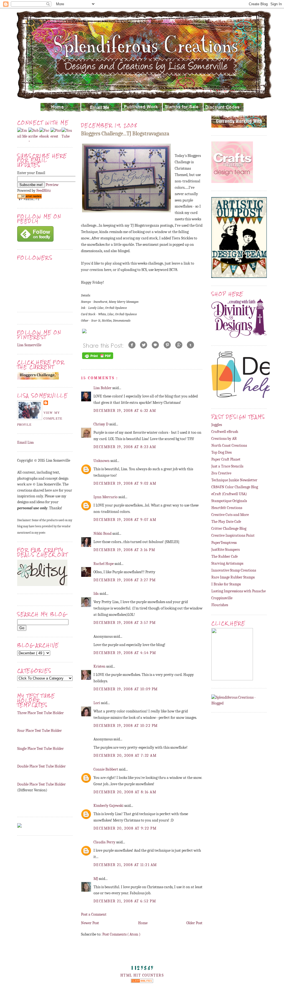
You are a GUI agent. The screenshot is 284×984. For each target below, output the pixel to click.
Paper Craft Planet (225, 459)
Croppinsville (221, 598)
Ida (96, 593)
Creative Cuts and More (230, 514)
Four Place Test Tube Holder (39, 730)
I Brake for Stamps (226, 584)
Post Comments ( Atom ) (121, 934)
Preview (52, 184)
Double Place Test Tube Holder (41, 766)
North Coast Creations (229, 445)
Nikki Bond (102, 533)
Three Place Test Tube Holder (40, 713)
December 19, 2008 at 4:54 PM (124, 652)
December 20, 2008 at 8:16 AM (124, 792)
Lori (97, 703)
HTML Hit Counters (142, 975)
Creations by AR (224, 438)
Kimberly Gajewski (108, 805)
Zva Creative (221, 473)
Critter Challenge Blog (228, 528)
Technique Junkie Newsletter (234, 480)
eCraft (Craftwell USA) (229, 494)
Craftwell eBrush (224, 431)
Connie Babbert (106, 769)
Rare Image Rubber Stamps (233, 577)
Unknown (101, 460)
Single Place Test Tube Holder (40, 748)
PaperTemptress (224, 542)
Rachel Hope (104, 563)
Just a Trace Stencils (227, 466)
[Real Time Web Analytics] (142, 982)
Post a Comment (93, 914)
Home (143, 923)
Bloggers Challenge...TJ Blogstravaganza (125, 133)
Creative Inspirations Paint (233, 535)
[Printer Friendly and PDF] (97, 359)
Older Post (194, 923)
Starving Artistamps (227, 563)
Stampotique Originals (229, 501)
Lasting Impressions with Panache (238, 591)
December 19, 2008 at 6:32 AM (124, 410)
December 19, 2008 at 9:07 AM (124, 519)
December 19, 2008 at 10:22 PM (125, 725)
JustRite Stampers (225, 549)
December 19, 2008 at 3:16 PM (124, 549)
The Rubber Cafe (224, 556)
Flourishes (219, 605)
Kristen (99, 666)
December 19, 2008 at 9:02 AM (124, 483)
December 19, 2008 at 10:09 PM (125, 689)
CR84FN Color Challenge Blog (234, 487)
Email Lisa (25, 442)
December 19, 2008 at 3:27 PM (124, 580)
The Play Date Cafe (226, 521)
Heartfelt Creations (226, 507)
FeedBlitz (43, 190)
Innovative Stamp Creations (233, 570)
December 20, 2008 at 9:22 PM (124, 828)
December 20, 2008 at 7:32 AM (124, 755)
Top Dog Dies (221, 452)
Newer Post (90, 923)
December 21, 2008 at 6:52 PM (124, 901)
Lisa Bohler (102, 388)
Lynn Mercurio (105, 497)
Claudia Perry (104, 842)
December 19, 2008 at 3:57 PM (124, 622)
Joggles (216, 424)
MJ (96, 878)
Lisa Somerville (29, 345)
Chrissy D (101, 424)
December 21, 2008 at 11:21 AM (125, 864)
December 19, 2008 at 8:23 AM (124, 447)
